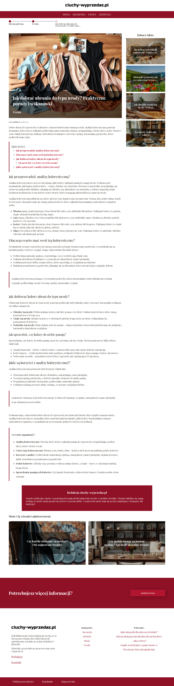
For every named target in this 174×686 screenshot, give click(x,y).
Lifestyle (105, 14)
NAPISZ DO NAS (148, 593)
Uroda (92, 14)
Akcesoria (79, 14)
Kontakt (16, 662)
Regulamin (47, 681)
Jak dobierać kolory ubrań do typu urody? (37, 159)
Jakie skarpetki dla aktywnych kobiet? (139, 632)
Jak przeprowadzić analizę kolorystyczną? (38, 150)
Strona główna (16, 23)
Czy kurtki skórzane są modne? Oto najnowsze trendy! (47, 543)
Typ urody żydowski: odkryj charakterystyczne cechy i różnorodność (145, 133)
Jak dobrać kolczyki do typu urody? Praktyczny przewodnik (145, 51)
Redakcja (17, 657)
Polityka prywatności (23, 681)
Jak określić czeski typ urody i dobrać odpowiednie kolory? (145, 106)
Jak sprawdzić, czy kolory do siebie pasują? (38, 163)
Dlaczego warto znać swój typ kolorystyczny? (39, 154)
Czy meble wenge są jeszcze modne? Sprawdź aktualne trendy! (126, 543)
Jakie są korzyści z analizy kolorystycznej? (38, 167)
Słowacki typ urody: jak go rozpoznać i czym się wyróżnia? (145, 79)
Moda (66, 14)
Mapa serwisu (68, 681)
